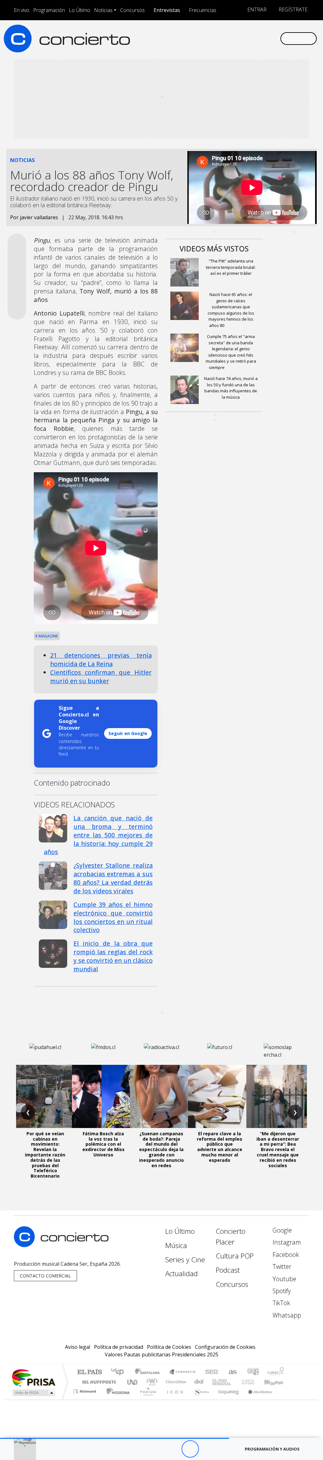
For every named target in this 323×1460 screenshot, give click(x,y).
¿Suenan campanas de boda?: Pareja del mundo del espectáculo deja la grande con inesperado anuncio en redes (161, 1149)
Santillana (149, 1372)
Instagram (286, 1242)
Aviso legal (77, 1346)
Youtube (283, 1279)
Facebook (285, 1254)
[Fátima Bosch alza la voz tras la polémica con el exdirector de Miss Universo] (103, 1096)
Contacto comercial (45, 1276)
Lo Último (79, 10)
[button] (114, 1438)
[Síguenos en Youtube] (245, 38)
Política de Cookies (169, 1346)
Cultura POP (235, 1256)
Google (281, 1230)
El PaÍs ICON (173, 1399)
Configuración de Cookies (225, 1346)
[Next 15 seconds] (207, 1449)
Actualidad (181, 1273)
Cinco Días (175, 1382)
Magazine (48, 636)
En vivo (21, 10)
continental (199, 1382)
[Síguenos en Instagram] (214, 38)
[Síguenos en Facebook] (224, 38)
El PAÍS (89, 1372)
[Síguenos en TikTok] (265, 38)
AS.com (231, 1372)
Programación (49, 10)
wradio (151, 1382)
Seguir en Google (128, 733)
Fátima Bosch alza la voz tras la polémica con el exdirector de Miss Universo (103, 1144)
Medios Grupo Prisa (33, 1393)
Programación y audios (272, 1449)
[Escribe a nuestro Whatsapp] (275, 38)
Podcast (228, 1270)
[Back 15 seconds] (172, 1449)
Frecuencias (202, 10)
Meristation (257, 1399)
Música (176, 1245)
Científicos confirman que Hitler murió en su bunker (101, 676)
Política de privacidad (118, 1346)
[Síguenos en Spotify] (255, 38)
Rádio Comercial (285, 1399)
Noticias (103, 10)
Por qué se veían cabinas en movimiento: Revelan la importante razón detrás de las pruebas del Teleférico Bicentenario (45, 1155)
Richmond (85, 1399)
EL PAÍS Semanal (216, 1382)
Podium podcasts (85, 1390)
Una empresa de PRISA (33, 1377)
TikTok (280, 1303)
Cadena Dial (254, 1382)
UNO (133, 1382)
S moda (199, 1399)
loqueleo (226, 1399)
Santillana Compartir (182, 1372)
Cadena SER (211, 1372)
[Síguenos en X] (235, 38)
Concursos (132, 10)
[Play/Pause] (190, 1449)
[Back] (155, 1449)
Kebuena (277, 1382)
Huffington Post (98, 1382)
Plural (146, 1399)
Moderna (116, 1399)
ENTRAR (256, 9)
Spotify (281, 1291)
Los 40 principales (120, 1372)
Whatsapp (286, 1315)
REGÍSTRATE (292, 9)
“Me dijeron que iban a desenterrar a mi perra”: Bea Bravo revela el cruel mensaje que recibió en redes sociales (277, 1149)
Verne (234, 1382)
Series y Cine (185, 1259)
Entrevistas (167, 10)
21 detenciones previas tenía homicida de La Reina (101, 659)
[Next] (224, 1449)
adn (252, 1372)
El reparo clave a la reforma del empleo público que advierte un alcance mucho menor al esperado (219, 1147)
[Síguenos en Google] (204, 38)
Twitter (281, 1266)
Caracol (276, 1372)
